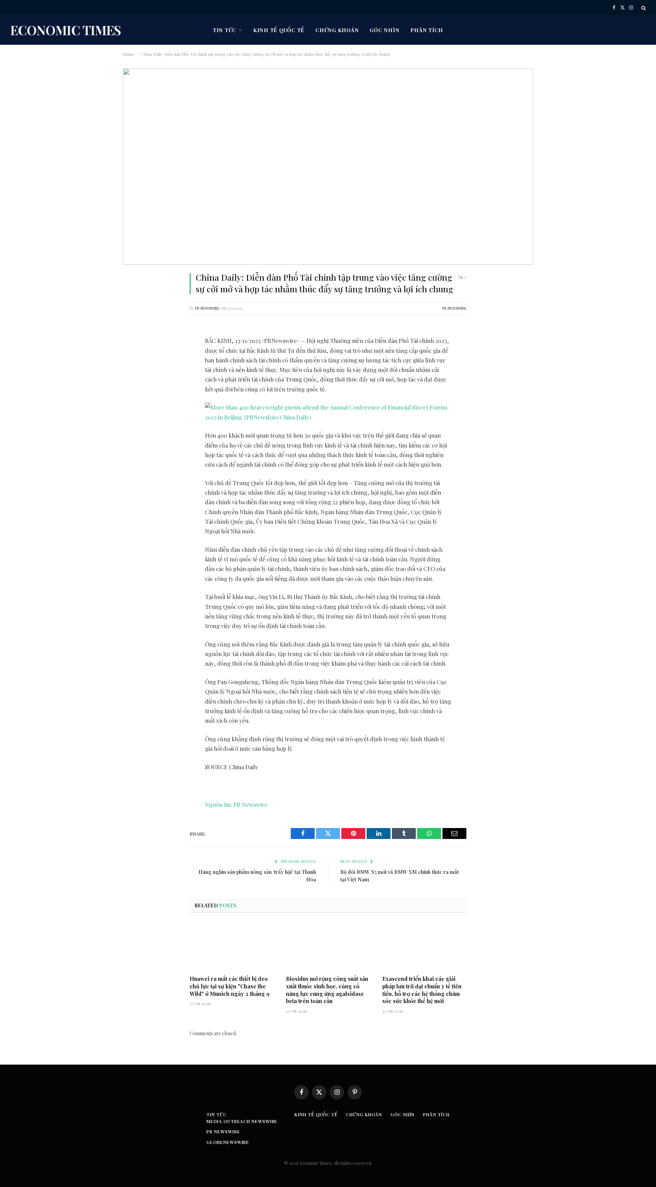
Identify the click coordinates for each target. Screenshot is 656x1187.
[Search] (643, 7)
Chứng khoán (337, 30)
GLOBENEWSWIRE (227, 1142)
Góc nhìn (384, 30)
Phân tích (426, 30)
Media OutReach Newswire (241, 1121)
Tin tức (224, 30)
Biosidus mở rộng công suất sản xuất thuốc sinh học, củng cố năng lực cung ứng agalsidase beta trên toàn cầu (327, 989)
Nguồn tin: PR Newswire (236, 804)
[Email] (135, 419)
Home (129, 54)
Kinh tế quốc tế (278, 30)
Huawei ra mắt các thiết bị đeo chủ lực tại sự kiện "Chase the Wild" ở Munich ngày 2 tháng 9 (230, 986)
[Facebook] (135, 350)
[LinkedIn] (135, 384)
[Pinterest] (135, 402)
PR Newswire (207, 308)
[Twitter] (135, 367)
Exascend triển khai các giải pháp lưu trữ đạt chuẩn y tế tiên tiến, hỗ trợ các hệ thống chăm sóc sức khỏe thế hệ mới (422, 989)
